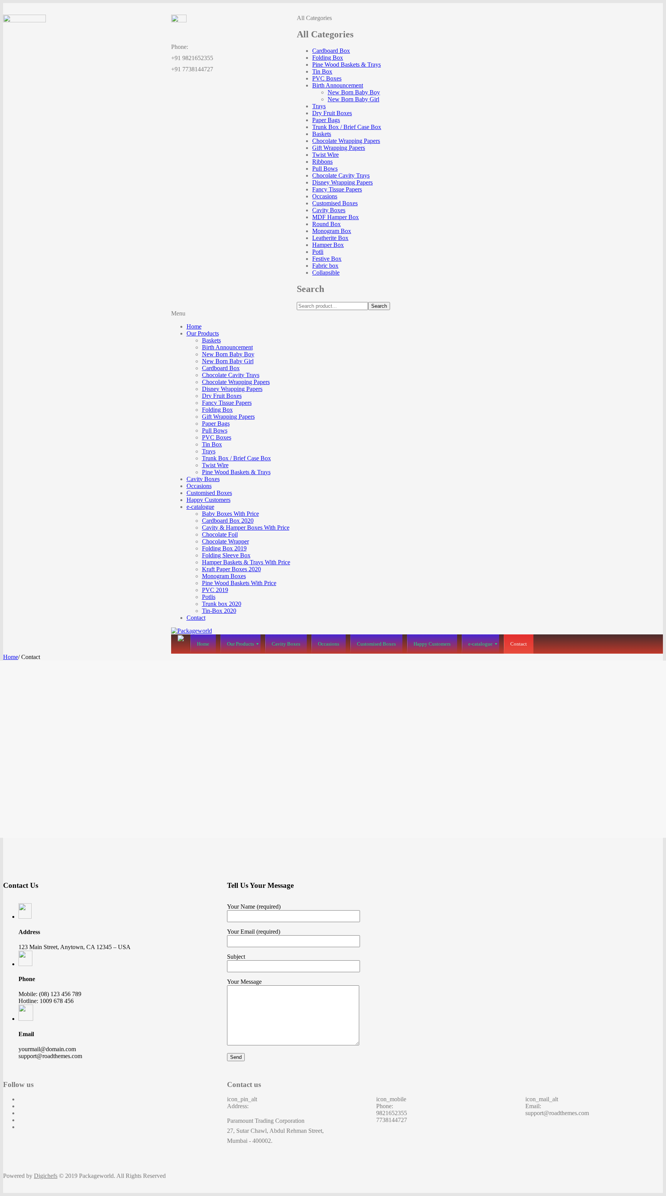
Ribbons (322, 161)
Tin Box (322, 71)
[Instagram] (20, 1113)
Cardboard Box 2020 (228, 520)
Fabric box (325, 265)
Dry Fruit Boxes (332, 113)
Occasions (324, 196)
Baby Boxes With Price (230, 513)
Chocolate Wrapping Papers (346, 141)
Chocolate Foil (220, 534)
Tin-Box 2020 (219, 610)
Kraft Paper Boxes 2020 (231, 569)
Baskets (321, 134)
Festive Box (326, 258)
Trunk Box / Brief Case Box (346, 127)
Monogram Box (331, 231)
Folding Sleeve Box (226, 555)
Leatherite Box (330, 238)
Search (379, 306)
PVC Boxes (326, 78)
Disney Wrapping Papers (342, 182)
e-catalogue (200, 506)
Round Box (326, 224)
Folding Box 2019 (224, 548)
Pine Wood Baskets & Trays (346, 64)
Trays (319, 106)
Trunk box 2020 (221, 604)
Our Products (203, 333)
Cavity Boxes (328, 210)
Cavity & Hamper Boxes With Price (245, 527)
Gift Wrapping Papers (338, 147)
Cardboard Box (331, 50)
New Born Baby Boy (354, 92)
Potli (317, 251)
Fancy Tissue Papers (337, 189)
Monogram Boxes (224, 576)
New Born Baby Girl (353, 99)
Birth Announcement (337, 85)
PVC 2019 (215, 590)
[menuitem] (203, 644)
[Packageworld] (191, 630)
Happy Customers (208, 500)
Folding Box (327, 57)
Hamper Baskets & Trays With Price (246, 562)
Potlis (208, 597)
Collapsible (326, 272)
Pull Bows (325, 168)
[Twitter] (20, 1106)
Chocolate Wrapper (225, 541)
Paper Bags (326, 120)
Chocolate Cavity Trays (341, 175)
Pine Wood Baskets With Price (239, 583)
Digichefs (45, 1176)
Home (194, 326)
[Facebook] (20, 1099)
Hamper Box (328, 245)
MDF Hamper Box (335, 217)
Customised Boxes (335, 203)
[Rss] (20, 1127)
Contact (196, 617)
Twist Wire (325, 154)
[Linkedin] (20, 1120)
